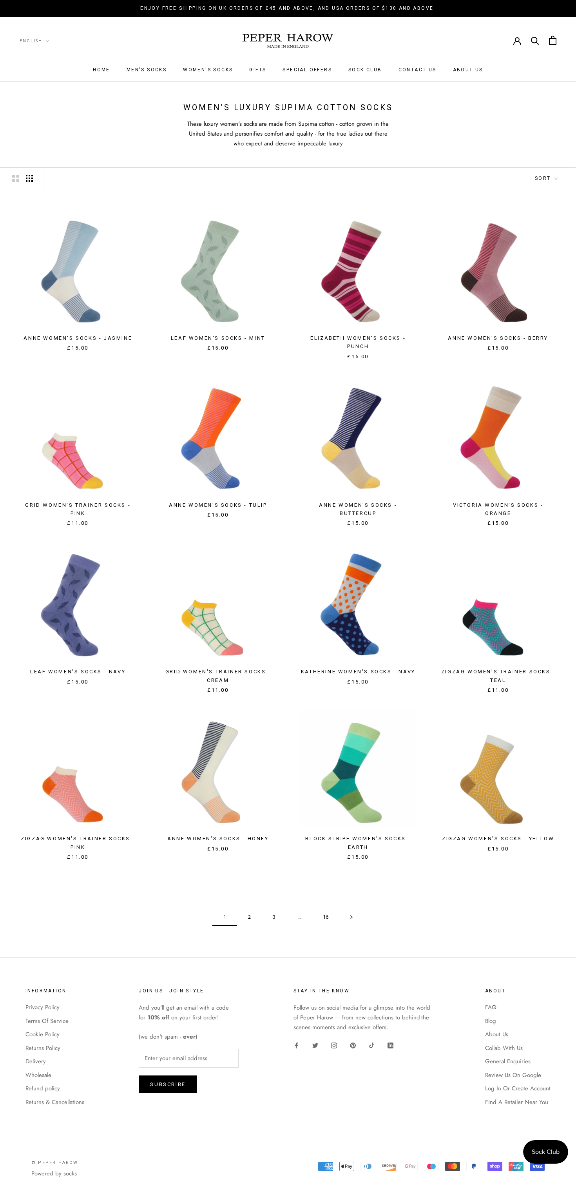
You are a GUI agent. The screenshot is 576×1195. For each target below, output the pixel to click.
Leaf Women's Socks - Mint (218, 338)
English (31, 40)
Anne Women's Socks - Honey (218, 838)
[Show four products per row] (29, 178)
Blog (490, 1021)
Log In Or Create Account (518, 1088)
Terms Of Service (47, 1021)
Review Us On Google (513, 1075)
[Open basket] (552, 40)
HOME (101, 70)
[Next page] (351, 917)
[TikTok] (372, 1045)
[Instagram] (334, 1045)
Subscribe (167, 1084)
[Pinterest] (353, 1045)
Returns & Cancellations (54, 1102)
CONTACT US (417, 70)
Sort (544, 178)
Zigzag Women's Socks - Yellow (498, 838)
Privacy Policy (42, 1007)
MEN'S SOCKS (147, 70)
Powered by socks (54, 1173)
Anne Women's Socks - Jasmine (78, 338)
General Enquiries (508, 1061)
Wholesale (38, 1075)
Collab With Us (504, 1048)
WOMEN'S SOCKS (208, 70)
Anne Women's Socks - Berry (498, 338)
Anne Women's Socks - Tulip (218, 505)
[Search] (535, 40)
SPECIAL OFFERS (307, 70)
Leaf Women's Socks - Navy (77, 672)
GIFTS (257, 70)
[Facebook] (296, 1045)
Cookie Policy (42, 1034)
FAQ (490, 1007)
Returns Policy (42, 1048)
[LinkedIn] (390, 1045)
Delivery (35, 1061)
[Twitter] (315, 1045)
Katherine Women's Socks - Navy (358, 672)
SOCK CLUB (365, 70)
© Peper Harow (54, 1162)
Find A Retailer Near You (516, 1102)
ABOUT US (468, 70)
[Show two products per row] (15, 178)
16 (325, 917)
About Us (496, 1034)
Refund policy (42, 1088)
